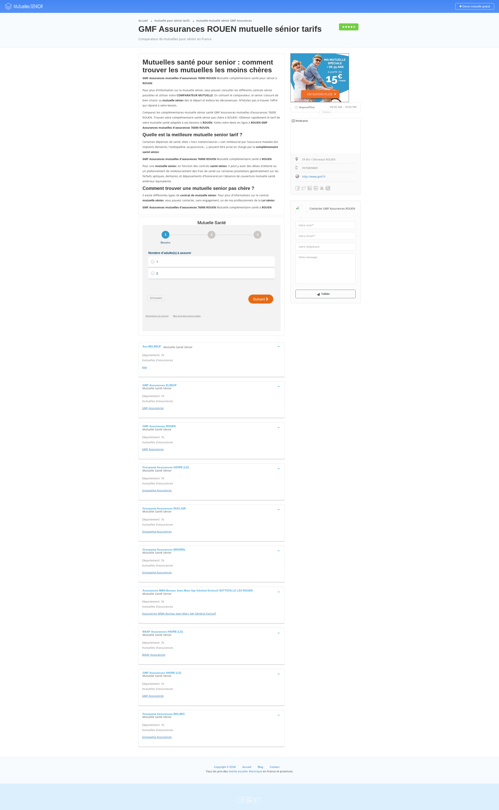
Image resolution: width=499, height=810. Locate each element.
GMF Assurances (153, 408)
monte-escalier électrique (245, 771)
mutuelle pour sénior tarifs (172, 20)
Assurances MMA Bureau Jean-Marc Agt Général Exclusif (179, 613)
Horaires (327, 112)
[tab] (211, 346)
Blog (260, 766)
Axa (144, 367)
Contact (274, 766)
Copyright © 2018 (225, 766)
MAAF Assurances (153, 655)
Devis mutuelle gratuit (476, 6)
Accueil (143, 20)
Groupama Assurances (157, 490)
